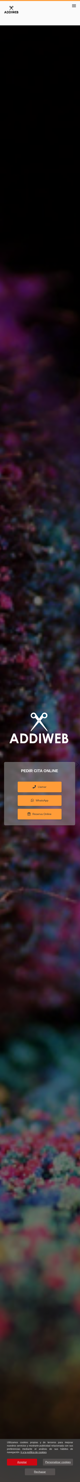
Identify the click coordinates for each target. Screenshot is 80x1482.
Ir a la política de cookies (34, 1452)
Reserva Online (41, 814)
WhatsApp (42, 800)
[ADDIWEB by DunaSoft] (11, 9)
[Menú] (74, 5)
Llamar (42, 786)
